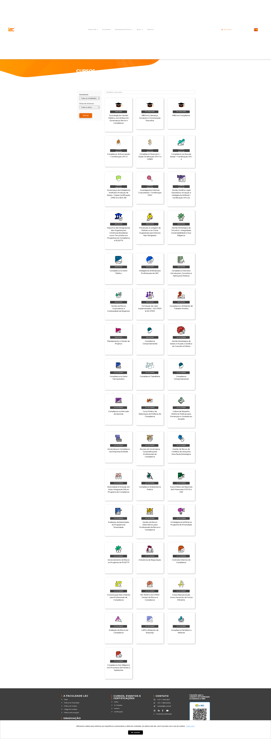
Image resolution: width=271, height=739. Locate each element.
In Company (106, 29)
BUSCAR (86, 115)
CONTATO (150, 29)
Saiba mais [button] (190, 726)
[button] (118, 111)
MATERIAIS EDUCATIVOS (123, 29)
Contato (162, 696)
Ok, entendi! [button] (135, 732)
